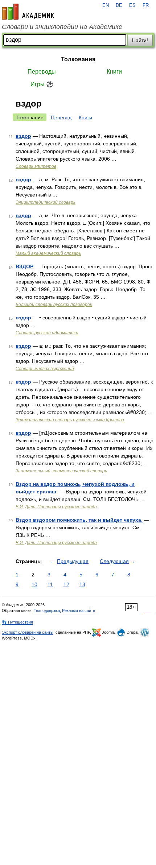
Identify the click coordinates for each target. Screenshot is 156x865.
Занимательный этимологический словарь (61, 470)
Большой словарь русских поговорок (54, 304)
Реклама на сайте (78, 610)
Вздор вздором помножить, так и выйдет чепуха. (79, 520)
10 (34, 584)
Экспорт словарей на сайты (27, 632)
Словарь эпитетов (36, 166)
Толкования (78, 59)
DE (119, 5)
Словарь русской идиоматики (47, 332)
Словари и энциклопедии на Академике (62, 26)
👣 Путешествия (17, 622)
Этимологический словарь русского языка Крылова (70, 419)
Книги (114, 72)
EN (105, 5)
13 (82, 584)
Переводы (42, 72)
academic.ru (28, 12)
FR (146, 5)
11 (50, 584)
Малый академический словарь (48, 253)
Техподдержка (47, 610)
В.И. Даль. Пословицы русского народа (56, 506)
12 (66, 584)
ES (132, 5)
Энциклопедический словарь (45, 202)
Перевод (61, 117)
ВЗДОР (24, 266)
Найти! (140, 40)
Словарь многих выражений (45, 368)
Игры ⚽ (41, 84)
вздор (23, 136)
